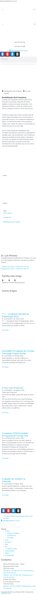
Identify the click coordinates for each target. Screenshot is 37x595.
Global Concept (12, 548)
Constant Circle (6, 593)
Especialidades (9, 551)
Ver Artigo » (5, 330)
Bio (6, 546)
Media (7, 553)
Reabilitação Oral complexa (11, 222)
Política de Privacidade (8, 525)
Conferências (11, 535)
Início (6, 540)
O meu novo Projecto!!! (12, 388)
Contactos (8, 542)
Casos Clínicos (7, 213)
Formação (10, 537)
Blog (6, 544)
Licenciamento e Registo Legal (11, 527)
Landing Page (9, 555)
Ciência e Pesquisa (13, 533)
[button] (18, 62)
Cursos (7, 531)
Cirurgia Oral (7, 217)
